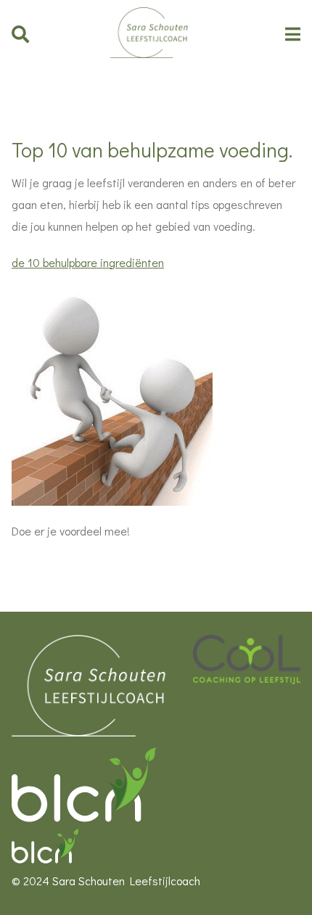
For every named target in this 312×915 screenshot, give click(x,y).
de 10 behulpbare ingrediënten (88, 262)
